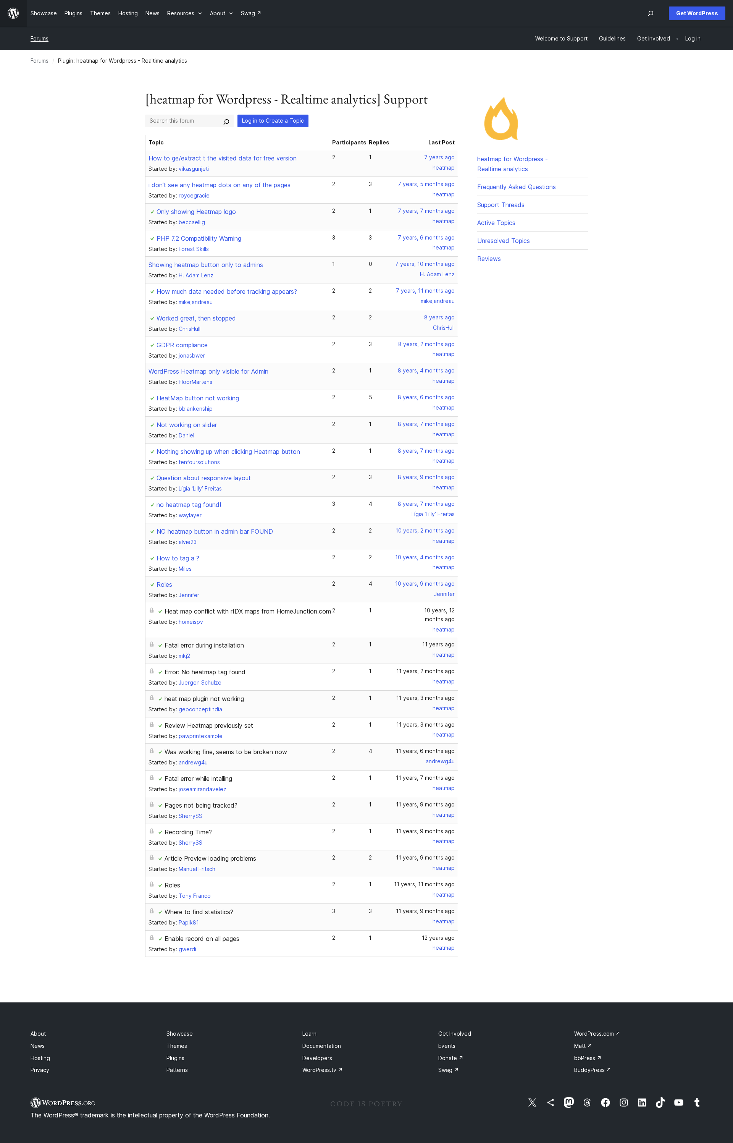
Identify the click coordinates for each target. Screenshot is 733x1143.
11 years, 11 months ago (424, 884)
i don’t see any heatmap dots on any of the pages (220, 185)
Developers (317, 1058)
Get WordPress (697, 13)
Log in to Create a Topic (273, 120)
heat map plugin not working (204, 699)
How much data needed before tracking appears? (227, 291)
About (38, 1033)
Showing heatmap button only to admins (206, 265)
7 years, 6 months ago (426, 237)
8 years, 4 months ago (426, 370)
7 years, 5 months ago (426, 184)
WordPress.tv (322, 1070)
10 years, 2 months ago (425, 530)
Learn (309, 1033)
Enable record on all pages (202, 938)
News (38, 1046)
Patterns (177, 1070)
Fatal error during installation (204, 645)
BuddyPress (592, 1070)
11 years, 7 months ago (425, 777)
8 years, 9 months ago (426, 477)
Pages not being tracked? (201, 805)
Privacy (40, 1070)
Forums (39, 38)
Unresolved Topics (503, 240)
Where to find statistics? (199, 912)
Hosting (40, 1058)
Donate (450, 1058)
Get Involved (454, 1033)
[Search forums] (226, 121)
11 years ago (438, 644)
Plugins (175, 1058)
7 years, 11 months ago (425, 290)
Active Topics (496, 223)
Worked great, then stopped (196, 318)
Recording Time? (188, 832)
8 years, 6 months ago (426, 397)
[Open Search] (650, 13)
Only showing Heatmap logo (196, 211)
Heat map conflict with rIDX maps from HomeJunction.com (248, 611)
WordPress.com (597, 1033)
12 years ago (438, 937)
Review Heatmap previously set (209, 725)
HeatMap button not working (198, 398)
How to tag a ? (178, 558)
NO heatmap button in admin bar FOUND (215, 531)
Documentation (321, 1046)
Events (446, 1046)
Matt (583, 1046)
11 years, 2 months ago (425, 671)
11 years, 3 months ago (425, 698)
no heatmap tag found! (189, 504)
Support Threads (501, 205)
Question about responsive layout (204, 478)
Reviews (489, 258)
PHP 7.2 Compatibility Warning (199, 238)
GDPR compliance (182, 345)
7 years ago (439, 157)
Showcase (179, 1033)
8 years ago (439, 317)
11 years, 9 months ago (425, 804)
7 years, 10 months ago (425, 264)
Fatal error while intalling (198, 778)
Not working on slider (187, 425)
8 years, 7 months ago (426, 424)
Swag (448, 1070)
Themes (176, 1046)
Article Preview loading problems (210, 858)
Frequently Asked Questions (516, 187)
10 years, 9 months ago (425, 583)
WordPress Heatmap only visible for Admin (208, 371)
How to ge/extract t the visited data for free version (223, 158)
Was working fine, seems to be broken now (226, 752)
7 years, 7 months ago (426, 210)
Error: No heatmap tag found (205, 672)
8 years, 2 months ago (426, 344)
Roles (164, 584)
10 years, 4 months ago (425, 557)
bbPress (588, 1058)
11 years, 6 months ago (425, 751)
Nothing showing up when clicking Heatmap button (228, 451)
